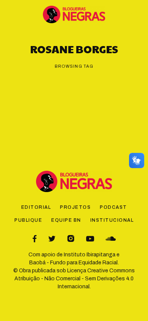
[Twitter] (51, 239)
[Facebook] (34, 239)
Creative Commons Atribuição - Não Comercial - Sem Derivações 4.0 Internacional (74, 278)
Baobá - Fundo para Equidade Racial (73, 262)
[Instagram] (71, 239)
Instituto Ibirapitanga (89, 254)
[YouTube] (90, 239)
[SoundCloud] (110, 239)
